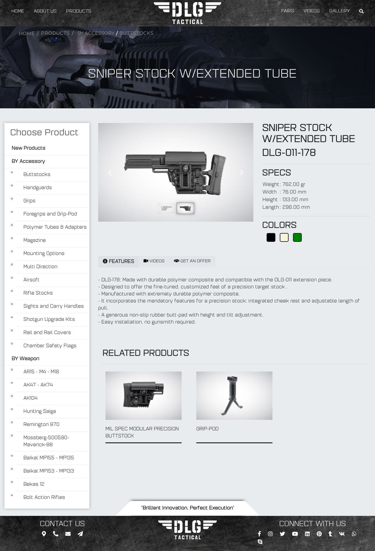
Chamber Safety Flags (49, 346)
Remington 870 (41, 424)
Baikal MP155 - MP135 (48, 458)
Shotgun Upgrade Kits (49, 319)
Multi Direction (40, 267)
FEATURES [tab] (121, 261)
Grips (29, 201)
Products (55, 33)
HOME (17, 11)
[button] (110, 172)
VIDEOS (312, 11)
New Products (28, 148)
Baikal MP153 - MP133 (48, 471)
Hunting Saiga (39, 411)
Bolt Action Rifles (44, 497)
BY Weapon (25, 359)
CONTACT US (62, 524)
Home (27, 33)
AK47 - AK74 (38, 385)
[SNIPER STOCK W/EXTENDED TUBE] (175, 172)
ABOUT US (45, 11)
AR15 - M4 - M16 (41, 372)
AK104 (30, 398)
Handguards (37, 188)
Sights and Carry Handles (53, 306)
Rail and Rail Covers (47, 333)
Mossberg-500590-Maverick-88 (46, 441)
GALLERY (339, 11)
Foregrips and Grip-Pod (50, 214)
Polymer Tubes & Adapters (55, 227)
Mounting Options (43, 253)
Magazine (34, 240)
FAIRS (287, 11)
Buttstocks (136, 33)
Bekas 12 (34, 484)
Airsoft (31, 280)
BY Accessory (96, 33)
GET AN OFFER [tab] (195, 261)
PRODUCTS (78, 11)
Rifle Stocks (38, 293)
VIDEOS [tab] (156, 261)
